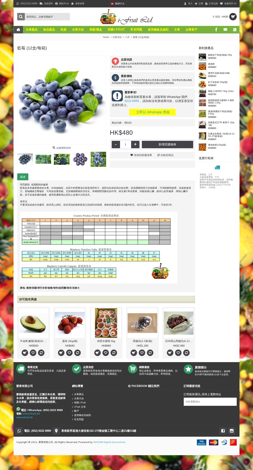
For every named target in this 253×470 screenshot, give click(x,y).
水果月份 (79, 398)
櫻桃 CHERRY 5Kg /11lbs (221, 91)
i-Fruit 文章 (80, 406)
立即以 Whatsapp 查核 (152, 112)
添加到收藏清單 (143, 155)
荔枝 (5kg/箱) (70, 341)
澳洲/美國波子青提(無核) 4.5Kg (220, 112)
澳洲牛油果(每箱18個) (219, 73)
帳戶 (76, 410)
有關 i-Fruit (80, 402)
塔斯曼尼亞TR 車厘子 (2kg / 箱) (221, 123)
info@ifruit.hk (31, 413)
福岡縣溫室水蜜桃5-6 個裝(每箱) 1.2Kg (221, 101)
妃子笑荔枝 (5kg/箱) (218, 82)
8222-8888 (132, 101)
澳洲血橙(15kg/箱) (217, 145)
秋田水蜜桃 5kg (106, 341)
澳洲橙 (211, 64)
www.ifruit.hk (24, 417)
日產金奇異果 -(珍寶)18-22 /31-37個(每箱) (221, 135)
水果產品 (79, 394)
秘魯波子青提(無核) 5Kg (220, 55)
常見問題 (79, 419)
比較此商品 (167, 155)
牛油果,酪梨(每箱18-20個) (34, 341)
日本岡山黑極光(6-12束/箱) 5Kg (179, 341)
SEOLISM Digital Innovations (109, 442)
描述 (23, 176)
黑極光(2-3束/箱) (142, 341)
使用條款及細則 (82, 415)
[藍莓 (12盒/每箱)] (61, 100)
